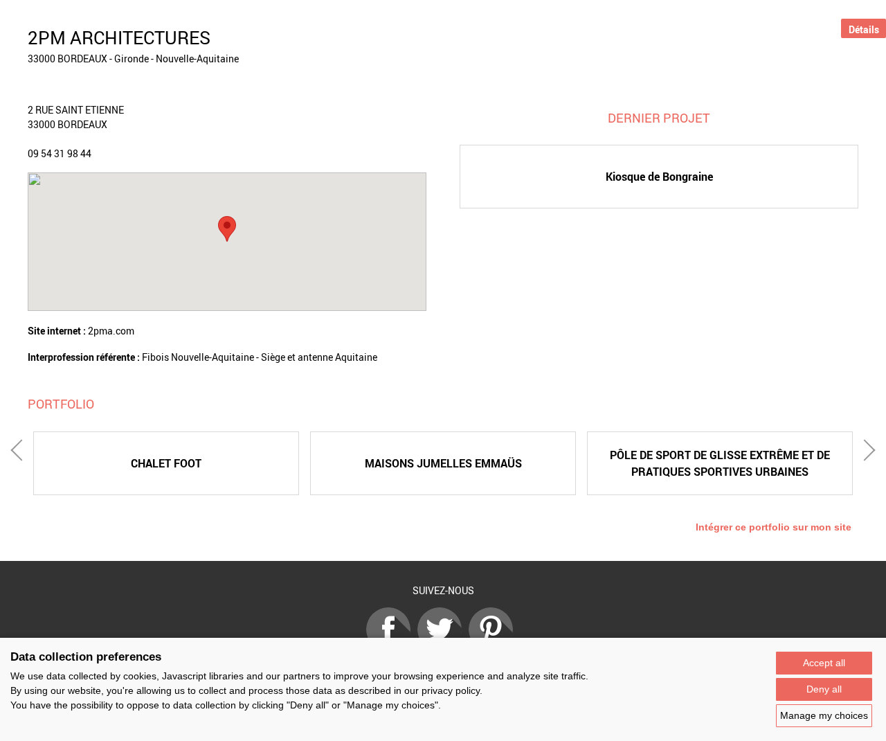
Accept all (824, 662)
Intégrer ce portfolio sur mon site (773, 527)
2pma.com (111, 330)
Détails (864, 29)
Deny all (824, 689)
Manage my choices (824, 715)
